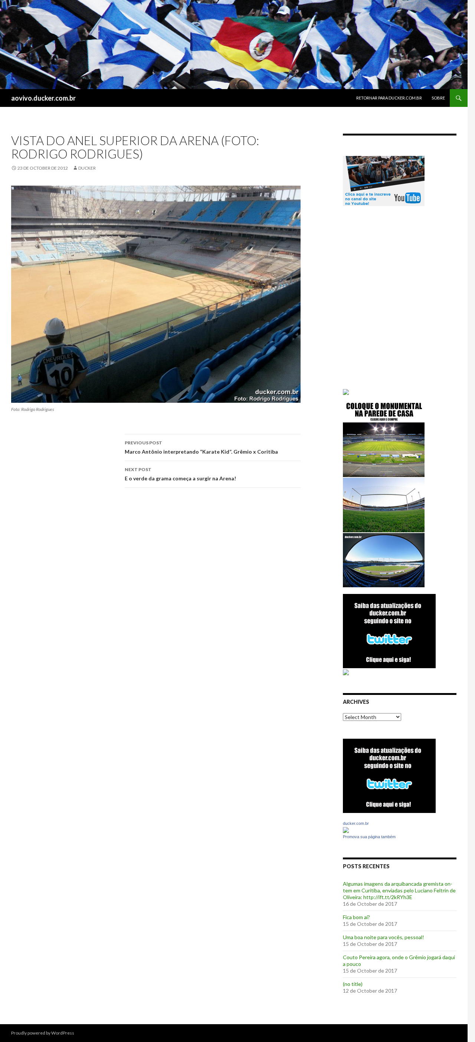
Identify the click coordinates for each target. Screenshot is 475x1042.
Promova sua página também (369, 836)
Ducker (87, 168)
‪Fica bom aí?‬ (356, 917)
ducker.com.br (356, 823)
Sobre (438, 97)
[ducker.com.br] (346, 829)
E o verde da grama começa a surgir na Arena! (180, 474)
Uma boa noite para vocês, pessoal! (383, 937)
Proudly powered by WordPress (42, 1033)
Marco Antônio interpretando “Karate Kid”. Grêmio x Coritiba (201, 447)
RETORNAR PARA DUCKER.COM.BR (389, 97)
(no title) (353, 984)
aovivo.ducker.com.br (43, 98)
